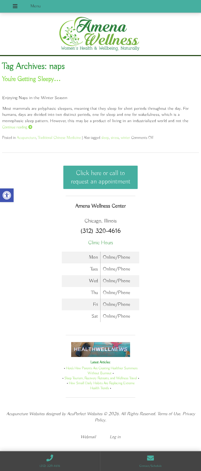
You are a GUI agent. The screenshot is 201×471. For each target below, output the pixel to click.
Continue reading (15, 127)
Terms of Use (168, 414)
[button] (7, 195)
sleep (105, 137)
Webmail (88, 437)
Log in (115, 437)
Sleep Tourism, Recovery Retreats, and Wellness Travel (100, 378)
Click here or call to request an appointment (100, 177)
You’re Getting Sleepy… (31, 79)
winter (125, 137)
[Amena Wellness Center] (100, 34)
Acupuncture (26, 137)
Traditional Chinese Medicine (59, 137)
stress (115, 137)
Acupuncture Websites (25, 414)
